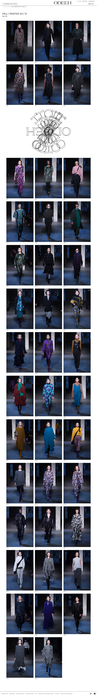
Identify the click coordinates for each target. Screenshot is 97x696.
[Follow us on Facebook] (91, 693)
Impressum (12, 693)
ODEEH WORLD (10, 4)
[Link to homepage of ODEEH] (62, 2)
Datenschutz (5, 693)
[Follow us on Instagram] (94, 693)
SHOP (91, 4)
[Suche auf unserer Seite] (76, 1)
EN (80, 1)
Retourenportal (29, 693)
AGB (36, 693)
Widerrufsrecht (20, 693)
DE (78, 1)
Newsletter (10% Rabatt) (66, 693)
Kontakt (57, 693)
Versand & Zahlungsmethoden (46, 693)
